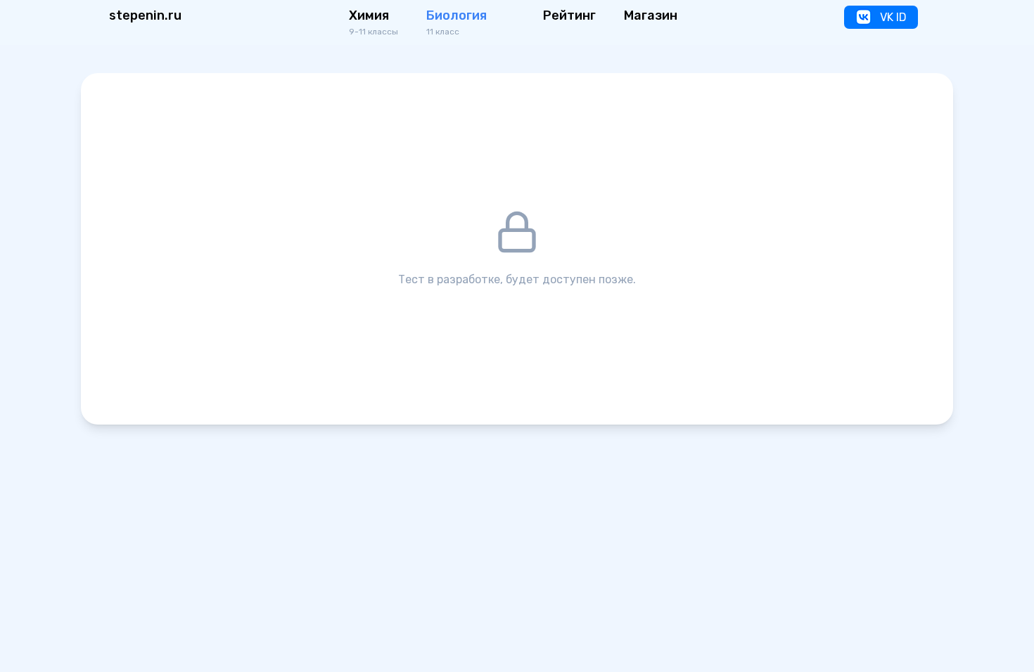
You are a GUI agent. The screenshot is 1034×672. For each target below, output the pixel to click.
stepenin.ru (145, 15)
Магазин (650, 15)
